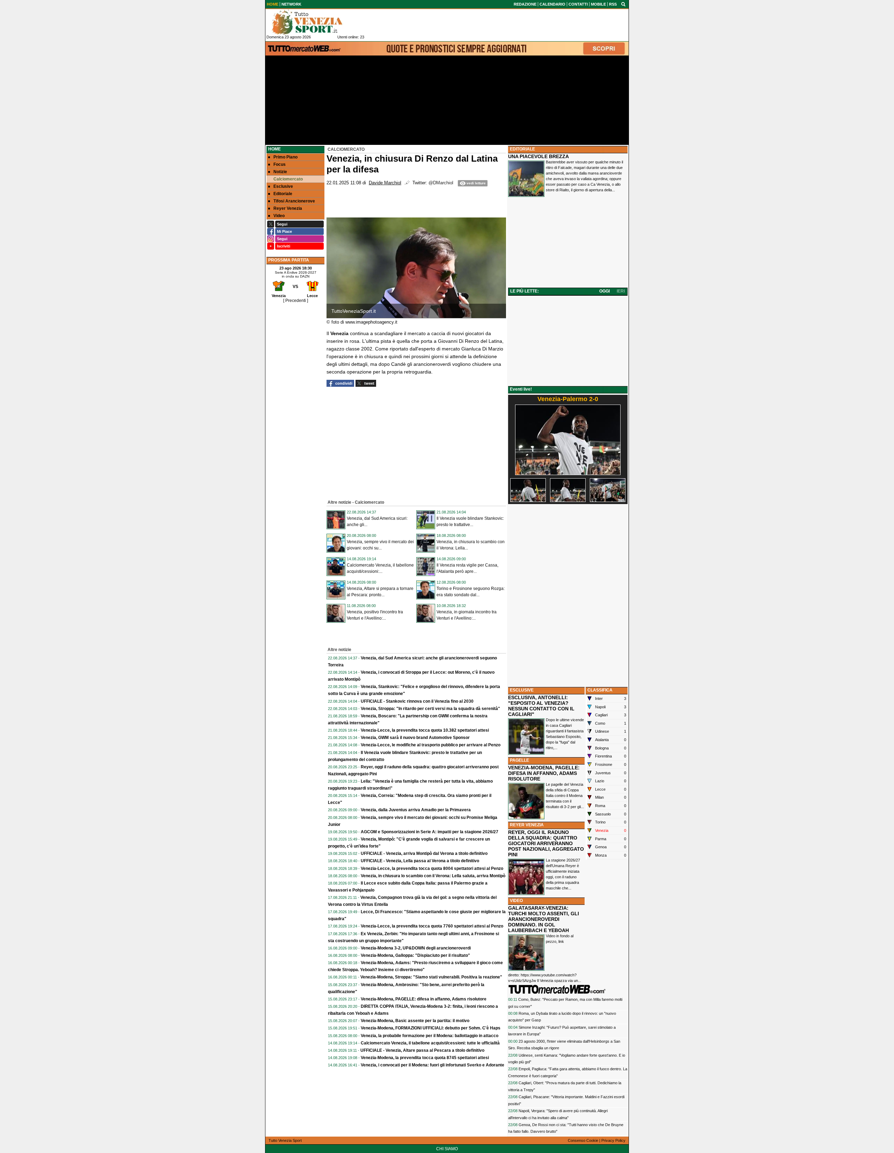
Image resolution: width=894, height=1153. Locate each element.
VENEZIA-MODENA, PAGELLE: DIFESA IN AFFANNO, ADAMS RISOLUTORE (544, 773)
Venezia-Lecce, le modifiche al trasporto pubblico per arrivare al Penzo (430, 744)
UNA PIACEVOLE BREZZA (538, 156)
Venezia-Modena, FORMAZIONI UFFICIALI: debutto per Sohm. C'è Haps (430, 1028)
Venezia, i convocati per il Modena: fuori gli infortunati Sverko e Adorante (432, 1065)
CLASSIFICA (600, 690)
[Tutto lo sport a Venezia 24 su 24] (312, 22)
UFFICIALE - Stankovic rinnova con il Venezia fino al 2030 (417, 701)
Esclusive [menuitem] (283, 186)
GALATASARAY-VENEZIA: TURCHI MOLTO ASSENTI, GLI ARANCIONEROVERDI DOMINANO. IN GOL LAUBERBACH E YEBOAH (543, 919)
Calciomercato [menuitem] (288, 179)
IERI (621, 291)
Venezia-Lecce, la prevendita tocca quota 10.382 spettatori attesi (425, 730)
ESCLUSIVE (522, 690)
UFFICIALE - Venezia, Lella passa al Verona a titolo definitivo (420, 860)
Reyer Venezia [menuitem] (287, 208)
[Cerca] (623, 4)
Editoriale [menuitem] (282, 193)
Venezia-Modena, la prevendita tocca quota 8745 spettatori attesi (425, 1057)
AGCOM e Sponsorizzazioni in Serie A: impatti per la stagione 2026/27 (429, 831)
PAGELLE (519, 760)
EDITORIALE (522, 149)
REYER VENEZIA (527, 824)
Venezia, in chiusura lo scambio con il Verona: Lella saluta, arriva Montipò (433, 875)
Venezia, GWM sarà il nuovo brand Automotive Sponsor (415, 737)
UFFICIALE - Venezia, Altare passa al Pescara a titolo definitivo (422, 1050)
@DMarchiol (440, 182)
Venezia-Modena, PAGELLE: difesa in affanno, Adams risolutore (423, 999)
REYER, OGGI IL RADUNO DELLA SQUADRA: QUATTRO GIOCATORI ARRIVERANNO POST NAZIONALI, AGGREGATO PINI (546, 843)
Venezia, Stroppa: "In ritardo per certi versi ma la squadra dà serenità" (430, 708)
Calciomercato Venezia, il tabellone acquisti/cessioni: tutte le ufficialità (430, 1043)
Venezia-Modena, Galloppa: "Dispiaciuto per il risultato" (415, 955)
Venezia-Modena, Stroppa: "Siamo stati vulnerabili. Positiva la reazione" (431, 977)
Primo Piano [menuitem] (285, 157)
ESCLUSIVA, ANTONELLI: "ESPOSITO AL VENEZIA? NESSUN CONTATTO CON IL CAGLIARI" (541, 706)
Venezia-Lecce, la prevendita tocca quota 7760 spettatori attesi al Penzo (432, 926)
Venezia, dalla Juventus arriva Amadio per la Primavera (416, 809)
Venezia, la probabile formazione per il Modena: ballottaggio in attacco (429, 1035)
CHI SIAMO (447, 1148)
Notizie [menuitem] (280, 171)
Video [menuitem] (279, 215)
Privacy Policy (613, 1140)
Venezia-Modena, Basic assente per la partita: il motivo (415, 1020)
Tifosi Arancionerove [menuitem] (294, 201)
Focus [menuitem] (279, 164)
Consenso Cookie (583, 1140)
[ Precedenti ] (295, 300)
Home (274, 149)
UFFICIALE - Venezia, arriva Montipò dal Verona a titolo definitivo (424, 853)
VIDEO (516, 900)
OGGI (604, 291)
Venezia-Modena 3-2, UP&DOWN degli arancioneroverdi (416, 948)
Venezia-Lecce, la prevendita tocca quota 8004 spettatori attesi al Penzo (432, 868)
